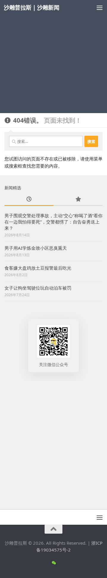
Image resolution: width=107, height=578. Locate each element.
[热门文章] (78, 199)
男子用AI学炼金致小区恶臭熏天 (35, 248)
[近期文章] (29, 199)
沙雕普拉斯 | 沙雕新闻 (31, 7)
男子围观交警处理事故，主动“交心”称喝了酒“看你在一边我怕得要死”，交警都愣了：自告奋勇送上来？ (53, 222)
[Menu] (99, 7)
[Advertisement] (53, 56)
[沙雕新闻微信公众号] (54, 562)
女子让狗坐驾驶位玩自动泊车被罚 (37, 288)
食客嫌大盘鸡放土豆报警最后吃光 (37, 268)
